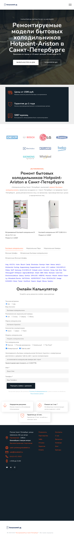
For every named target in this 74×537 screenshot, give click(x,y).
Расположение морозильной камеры (19, 314)
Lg (6, 278)
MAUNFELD (60, 267)
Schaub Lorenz (37, 270)
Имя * (7, 368)
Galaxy (21, 276)
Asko (18, 264)
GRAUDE (34, 276)
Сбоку (31, 317)
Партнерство (43, 436)
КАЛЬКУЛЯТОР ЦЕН (51, 62)
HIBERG (42, 276)
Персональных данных (37, 394)
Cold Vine (59, 273)
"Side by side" (25, 348)
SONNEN (8, 281)
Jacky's (58, 264)
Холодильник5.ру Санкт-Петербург (27, 533)
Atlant (37, 273)
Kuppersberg (24, 267)
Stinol (15, 281)
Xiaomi (33, 281)
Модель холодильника (13, 335)
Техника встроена (11, 301)
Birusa (44, 281)
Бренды (58, 450)
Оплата (41, 450)
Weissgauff (9, 273)
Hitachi (54, 276)
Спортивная (28, 443)
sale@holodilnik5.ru (16, 452)
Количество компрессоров (15, 328)
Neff (12, 270)
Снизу (15, 317)
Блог (56, 446)
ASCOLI (12, 264)
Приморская (14, 438)
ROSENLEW (51, 278)
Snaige (59, 278)
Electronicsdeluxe (11, 276)
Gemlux (27, 276)
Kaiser (66, 276)
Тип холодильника (12, 342)
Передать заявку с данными (21, 386)
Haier (48, 264)
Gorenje (42, 264)
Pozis (44, 278)
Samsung (18, 270)
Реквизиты (43, 432)
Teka (64, 270)
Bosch (23, 264)
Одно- (9, 331)
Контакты (58, 432)
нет (8, 317)
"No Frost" (48, 345)
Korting (16, 267)
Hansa (52, 264)
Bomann (52, 273)
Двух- (17, 331)
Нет (8, 304)
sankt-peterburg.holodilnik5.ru (20, 448)
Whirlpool (18, 273)
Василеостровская (16, 443)
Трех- (25, 331)
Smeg (52, 270)
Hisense (48, 276)
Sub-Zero (58, 270)
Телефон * (9, 376)
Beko (46, 273)
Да (14, 304)
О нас (57, 436)
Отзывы (41, 443)
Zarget (39, 281)
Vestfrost (26, 281)
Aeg (6, 264)
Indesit (60, 276)
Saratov (50, 281)
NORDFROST (36, 278)
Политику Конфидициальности (38, 391)
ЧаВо (40, 439)
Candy (28, 264)
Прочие (10, 345)
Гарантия (42, 446)
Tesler (20, 281)
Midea (7, 270)
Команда (58, 443)
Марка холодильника (13, 321)
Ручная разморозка (23, 345)
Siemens (46, 270)
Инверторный (12, 348)
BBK (42, 273)
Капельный (38, 345)
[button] (20, 221)
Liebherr (53, 267)
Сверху (23, 317)
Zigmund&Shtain (28, 273)
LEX (47, 267)
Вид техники (10, 307)
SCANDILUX (26, 270)
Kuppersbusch (35, 267)
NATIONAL (26, 278)
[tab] (15, 249)
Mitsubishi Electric (14, 278)
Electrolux (34, 264)
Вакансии (58, 439)
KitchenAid (9, 267)
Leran (43, 267)
